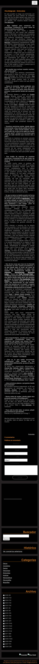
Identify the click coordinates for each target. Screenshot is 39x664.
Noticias (5, 575)
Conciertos (6, 566)
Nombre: (16, 443)
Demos (5, 568)
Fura (15, 104)
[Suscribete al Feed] (32, 655)
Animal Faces (29, 368)
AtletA (21, 368)
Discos (5, 563)
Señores (15, 368)
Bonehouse (17, 378)
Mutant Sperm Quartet (22, 294)
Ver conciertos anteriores (12, 551)
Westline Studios (10, 390)
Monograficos (7, 578)
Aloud (29, 250)
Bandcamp (26, 198)
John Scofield (28, 373)
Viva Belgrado (9, 22)
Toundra (21, 104)
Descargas (6, 570)
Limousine (22, 306)
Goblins (29, 304)
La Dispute (22, 356)
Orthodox (7, 272)
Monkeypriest (19, 272)
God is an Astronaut (17, 380)
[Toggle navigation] (34, 3)
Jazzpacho (30, 306)
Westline (31, 101)
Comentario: (15, 463)
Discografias (7, 580)
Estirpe (24, 297)
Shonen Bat (8, 368)
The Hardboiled (25, 279)
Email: (17, 450)
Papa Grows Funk (10, 375)
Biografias (6, 582)
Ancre (32, 380)
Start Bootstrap (11, 3)
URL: (18, 457)
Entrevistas (31, 434)
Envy (26, 380)
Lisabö (19, 370)
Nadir (10, 294)
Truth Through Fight (26, 274)
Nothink (31, 249)
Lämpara (21, 296)
